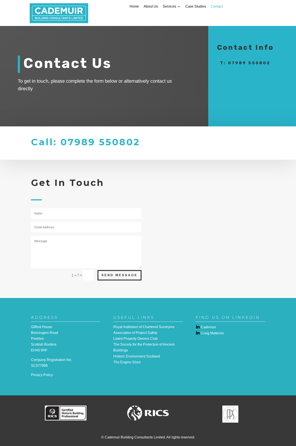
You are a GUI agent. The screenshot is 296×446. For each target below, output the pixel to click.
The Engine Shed (126, 362)
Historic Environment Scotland (136, 356)
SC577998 (39, 365)
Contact (217, 6)
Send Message (119, 275)
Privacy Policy (42, 375)
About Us (151, 6)
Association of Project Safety (135, 333)
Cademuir (208, 327)
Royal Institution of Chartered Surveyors (143, 327)
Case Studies (195, 6)
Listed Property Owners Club (135, 338)
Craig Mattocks (212, 333)
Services (169, 6)
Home (134, 6)
